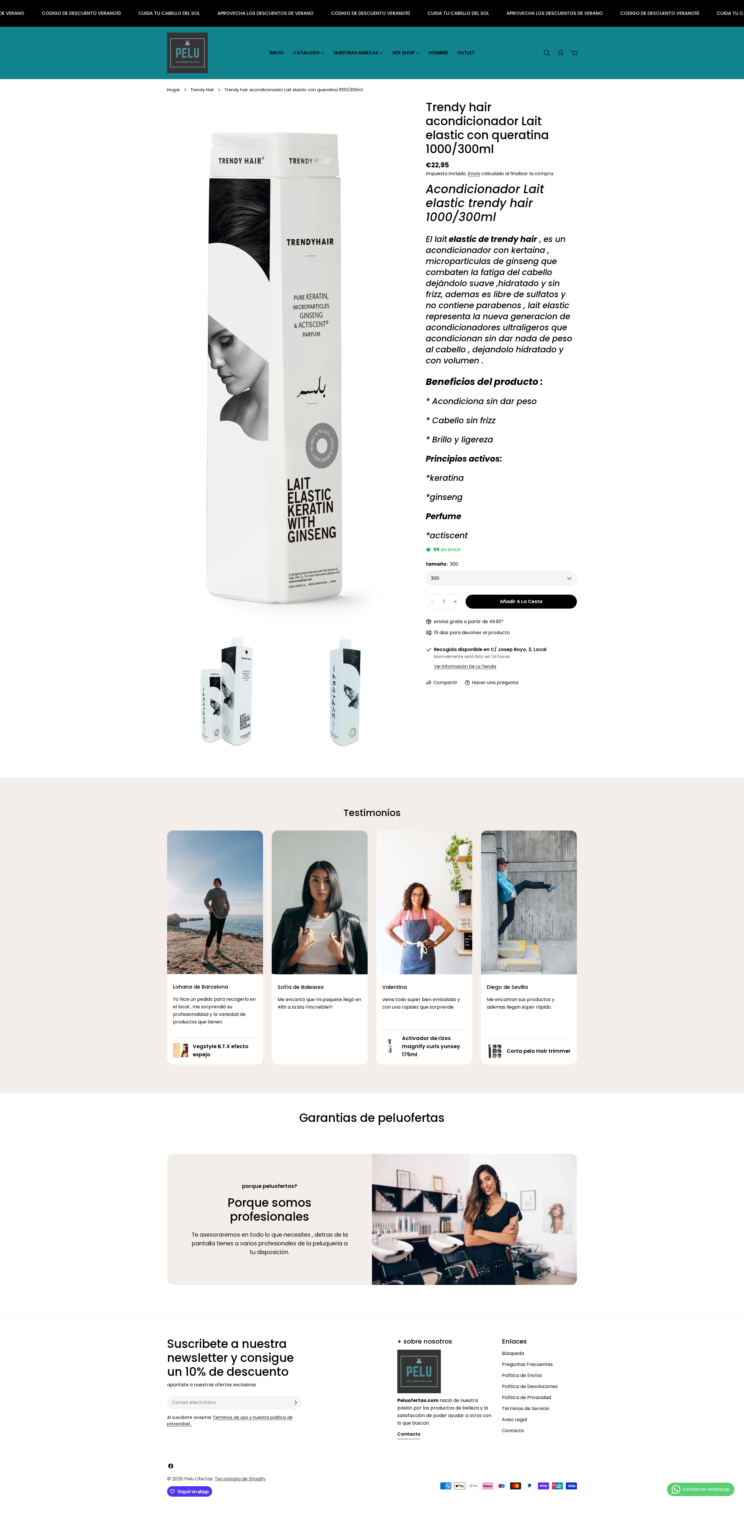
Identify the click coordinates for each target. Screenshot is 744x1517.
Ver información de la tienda (465, 666)
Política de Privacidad (526, 1397)
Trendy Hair (202, 90)
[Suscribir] (295, 1402)
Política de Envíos (522, 1375)
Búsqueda (513, 1353)
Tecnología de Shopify (240, 1478)
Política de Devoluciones (530, 1386)
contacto (409, 1434)
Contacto (513, 1430)
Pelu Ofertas (198, 1478)
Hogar (173, 90)
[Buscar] (546, 53)
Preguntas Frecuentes (527, 1364)
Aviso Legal (514, 1419)
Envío (474, 173)
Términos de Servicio (525, 1408)
